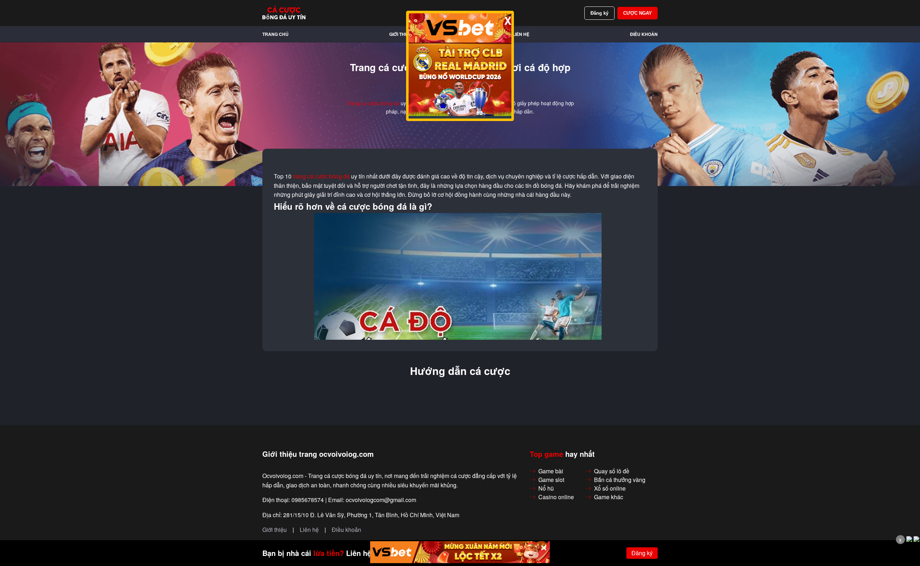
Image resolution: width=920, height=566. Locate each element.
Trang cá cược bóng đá (372, 103)
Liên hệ (520, 34)
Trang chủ (275, 34)
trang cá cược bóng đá (321, 176)
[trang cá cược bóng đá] (283, 13)
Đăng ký (599, 13)
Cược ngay (637, 13)
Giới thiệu (400, 34)
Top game (546, 454)
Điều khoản (644, 34)
